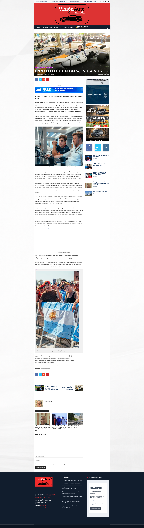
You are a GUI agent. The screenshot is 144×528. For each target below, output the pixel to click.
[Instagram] (103, 1)
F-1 (60, 27)
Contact (107, 526)
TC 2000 (56, 27)
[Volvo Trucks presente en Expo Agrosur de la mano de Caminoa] (88, 193)
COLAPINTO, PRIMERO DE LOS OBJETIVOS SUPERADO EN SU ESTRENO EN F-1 (51, 389)
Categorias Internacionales (58, 1)
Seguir (105, 144)
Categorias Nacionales (41, 1)
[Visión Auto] (72, 14)
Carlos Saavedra (40, 74)
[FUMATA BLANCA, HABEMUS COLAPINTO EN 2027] (88, 166)
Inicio (36, 31)
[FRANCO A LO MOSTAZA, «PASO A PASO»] (79, 388)
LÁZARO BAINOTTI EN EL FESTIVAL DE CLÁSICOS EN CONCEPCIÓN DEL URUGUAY (59, 427)
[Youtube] (108, 1)
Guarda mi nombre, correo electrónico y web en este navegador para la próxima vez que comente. (58, 464)
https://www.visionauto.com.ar (41, 491)
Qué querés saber (74, 1)
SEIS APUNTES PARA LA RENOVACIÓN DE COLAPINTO (101, 156)
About (102, 526)
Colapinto (43, 368)
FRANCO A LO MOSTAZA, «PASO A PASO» (68, 388)
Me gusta (89, 144)
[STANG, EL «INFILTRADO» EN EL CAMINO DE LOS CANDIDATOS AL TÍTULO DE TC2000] (88, 175)
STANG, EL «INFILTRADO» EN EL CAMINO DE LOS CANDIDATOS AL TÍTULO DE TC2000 (100, 174)
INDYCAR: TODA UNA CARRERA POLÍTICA (73, 426)
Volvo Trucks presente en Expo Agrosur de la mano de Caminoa (100, 192)
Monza (48, 368)
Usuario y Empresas (68, 27)
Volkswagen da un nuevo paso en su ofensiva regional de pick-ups (71, 502)
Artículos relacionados (42, 411)
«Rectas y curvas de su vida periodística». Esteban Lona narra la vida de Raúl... (101, 183)
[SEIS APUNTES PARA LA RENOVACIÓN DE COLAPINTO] (88, 158)
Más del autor (53, 411)
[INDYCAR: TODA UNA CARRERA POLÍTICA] (75, 419)
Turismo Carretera (47, 27)
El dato (40, 31)
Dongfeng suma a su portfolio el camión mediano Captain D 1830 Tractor (71, 506)
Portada (38, 27)
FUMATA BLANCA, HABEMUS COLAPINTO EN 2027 (99, 164)
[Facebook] (100, 1)
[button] (108, 28)
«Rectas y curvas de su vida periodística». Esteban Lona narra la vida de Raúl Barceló (42, 428)
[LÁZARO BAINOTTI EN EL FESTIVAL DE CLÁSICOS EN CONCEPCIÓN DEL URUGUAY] (59, 419)
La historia (44, 31)
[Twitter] (105, 1)
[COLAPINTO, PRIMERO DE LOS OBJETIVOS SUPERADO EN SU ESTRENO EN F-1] (39, 388)
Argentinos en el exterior (90, 1)
